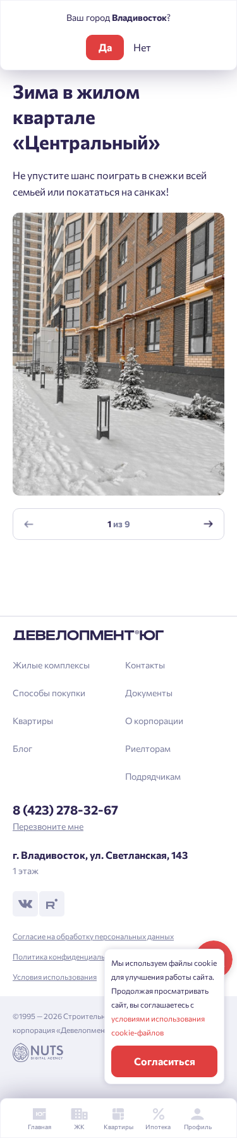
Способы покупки (49, 692)
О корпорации (154, 720)
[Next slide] (208, 524)
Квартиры (33, 720)
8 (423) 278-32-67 (65, 809)
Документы (149, 692)
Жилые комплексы (51, 665)
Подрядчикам (153, 776)
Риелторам (148, 748)
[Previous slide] (29, 524)
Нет (142, 47)
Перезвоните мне (48, 826)
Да (105, 47)
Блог (22, 748)
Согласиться (164, 1061)
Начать (119, 599)
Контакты (145, 665)
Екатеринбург (54, 599)
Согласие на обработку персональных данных (93, 936)
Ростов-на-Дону (60, 577)
